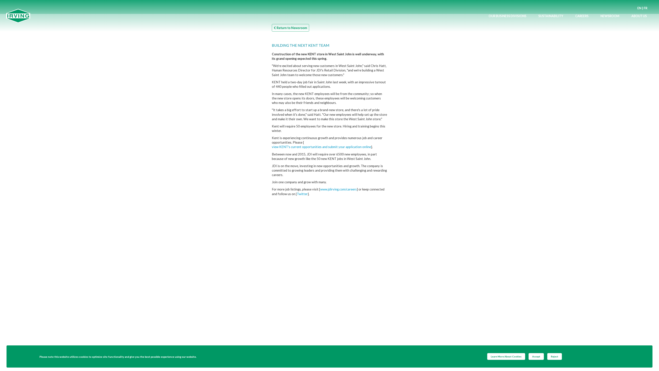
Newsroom (609, 16)
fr (645, 8)
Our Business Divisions (507, 16)
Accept (536, 356)
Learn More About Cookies (506, 356)
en (639, 8)
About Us (639, 16)
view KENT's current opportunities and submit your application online (321, 147)
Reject (554, 356)
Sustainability (550, 16)
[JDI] (244, 16)
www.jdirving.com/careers (338, 189)
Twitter (302, 194)
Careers (581, 16)
